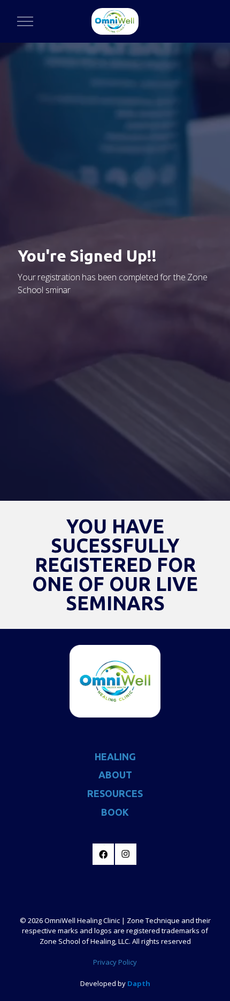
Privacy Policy (115, 962)
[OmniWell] (115, 21)
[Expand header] (25, 21)
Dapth (138, 983)
